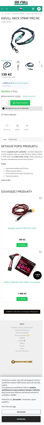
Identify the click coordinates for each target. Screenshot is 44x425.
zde (14, 406)
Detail (23, 245)
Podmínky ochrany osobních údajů (22, 328)
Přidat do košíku (22, 103)
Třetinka (22, 343)
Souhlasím (21, 419)
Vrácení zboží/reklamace (22, 330)
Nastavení (21, 412)
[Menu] (39, 9)
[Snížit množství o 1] (9, 104)
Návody (22, 346)
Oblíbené (22, 338)
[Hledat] (2, 9)
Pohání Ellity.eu (6, 86)
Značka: (6, 22)
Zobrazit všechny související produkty (22, 312)
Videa (22, 348)
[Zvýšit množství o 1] (9, 101)
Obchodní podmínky (22, 333)
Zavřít (5, 121)
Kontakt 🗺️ (22, 341)
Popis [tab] (5, 139)
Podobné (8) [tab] (12, 139)
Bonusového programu (20, 83)
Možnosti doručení (29, 96)
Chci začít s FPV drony (22, 351)
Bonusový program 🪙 (22, 335)
